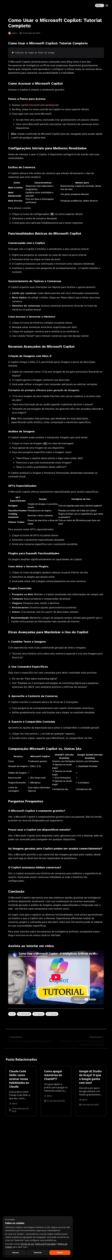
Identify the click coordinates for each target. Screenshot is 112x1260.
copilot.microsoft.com (33, 104)
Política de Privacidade (45, 1244)
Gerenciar (38, 1252)
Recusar (15, 1252)
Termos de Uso (27, 1244)
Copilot (39, 1014)
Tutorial (53, 1014)
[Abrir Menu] (107, 5)
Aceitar (60, 1252)
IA (13, 1014)
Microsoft (25, 1014)
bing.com (54, 104)
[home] (12, 5)
